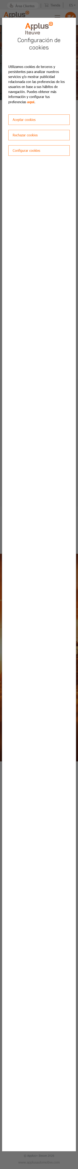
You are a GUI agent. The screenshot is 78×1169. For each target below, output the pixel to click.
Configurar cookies (26, 150)
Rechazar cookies (25, 135)
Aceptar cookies (24, 119)
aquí (30, 102)
